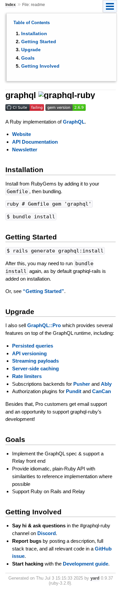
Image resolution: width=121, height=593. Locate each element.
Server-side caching (35, 368)
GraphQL (74, 122)
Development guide (85, 564)
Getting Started (38, 41)
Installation (34, 33)
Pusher (81, 384)
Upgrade (31, 49)
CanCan (101, 391)
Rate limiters (27, 376)
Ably (106, 384)
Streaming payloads (35, 361)
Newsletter (24, 149)
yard (94, 578)
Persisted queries (32, 346)
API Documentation (35, 142)
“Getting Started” (43, 291)
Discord (46, 533)
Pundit (73, 391)
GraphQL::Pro (44, 325)
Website (21, 134)
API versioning (29, 353)
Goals (28, 58)
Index (10, 4)
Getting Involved (40, 66)
